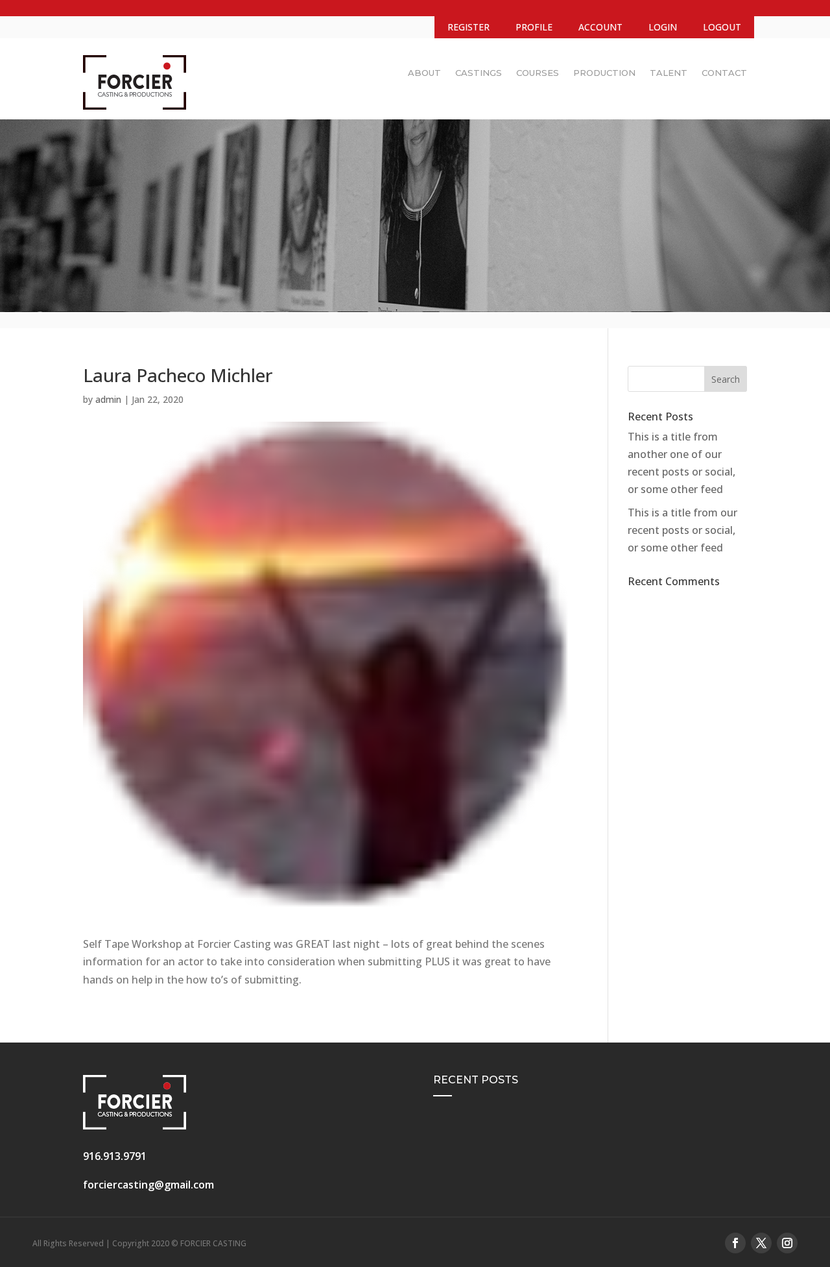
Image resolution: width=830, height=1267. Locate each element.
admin (108, 399)
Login (662, 27)
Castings (478, 72)
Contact (724, 72)
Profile (534, 27)
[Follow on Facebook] (735, 1243)
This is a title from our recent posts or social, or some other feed (682, 530)
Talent (668, 72)
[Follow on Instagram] (787, 1243)
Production (604, 72)
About (424, 72)
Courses (537, 72)
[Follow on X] (761, 1243)
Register (468, 27)
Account (600, 27)
